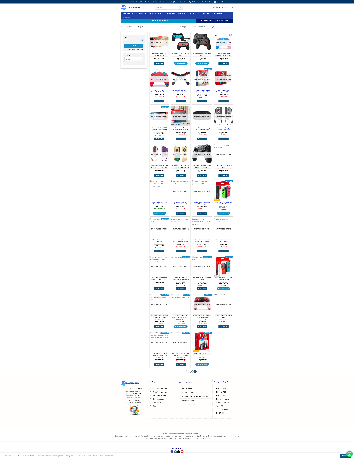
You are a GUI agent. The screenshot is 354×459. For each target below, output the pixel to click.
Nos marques (186, 388)
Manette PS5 (221, 392)
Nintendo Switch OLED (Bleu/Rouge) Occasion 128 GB (159, 129)
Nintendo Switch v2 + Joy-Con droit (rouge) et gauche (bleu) (181, 354)
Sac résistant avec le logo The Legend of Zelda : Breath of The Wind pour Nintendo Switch (202, 129)
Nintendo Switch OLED (202, 353)
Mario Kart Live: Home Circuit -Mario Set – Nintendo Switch (159, 203)
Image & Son (218, 13)
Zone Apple (170, 13)
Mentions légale (159, 395)
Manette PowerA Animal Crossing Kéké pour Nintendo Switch (159, 316)
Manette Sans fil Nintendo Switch (202, 54)
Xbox (145, 436)
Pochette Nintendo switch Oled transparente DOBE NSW (180, 316)
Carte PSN (220, 406)
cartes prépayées (193, 436)
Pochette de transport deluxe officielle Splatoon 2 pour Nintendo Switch (159, 278)
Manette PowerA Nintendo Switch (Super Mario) (159, 91)
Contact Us (157, 402)
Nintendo (132, 27)
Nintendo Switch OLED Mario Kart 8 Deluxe (202, 241)
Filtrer (134, 45)
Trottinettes (181, 13)
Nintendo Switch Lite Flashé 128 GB (159, 241)
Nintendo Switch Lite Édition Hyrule (159, 54)
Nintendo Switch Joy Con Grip (180, 54)
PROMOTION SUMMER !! (158, 21)
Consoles (148, 13)
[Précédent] (187, 371)
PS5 (140, 436)
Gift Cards (126, 17)
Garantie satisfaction (189, 392)
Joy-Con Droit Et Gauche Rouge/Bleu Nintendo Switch (223, 278)
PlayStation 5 (221, 388)
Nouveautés (223, 21)
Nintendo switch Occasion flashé (202, 278)
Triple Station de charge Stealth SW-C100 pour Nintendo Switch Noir (159, 354)
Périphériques (205, 13)
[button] (219, 7)
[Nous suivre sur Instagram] (175, 451)
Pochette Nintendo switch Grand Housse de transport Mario (180, 278)
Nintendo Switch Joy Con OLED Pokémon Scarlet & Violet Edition (159, 166)
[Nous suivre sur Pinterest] (182, 451)
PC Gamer (139, 13)
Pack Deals (207, 21)
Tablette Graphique (223, 409)
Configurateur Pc (127, 13)
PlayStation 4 (221, 395)
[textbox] (132, 59)
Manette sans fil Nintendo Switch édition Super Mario (202, 316)
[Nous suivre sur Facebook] (171, 451)
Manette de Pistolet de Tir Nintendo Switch (180, 91)
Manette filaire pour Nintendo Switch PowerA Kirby (223, 54)
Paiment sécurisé (188, 405)
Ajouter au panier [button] (180, 63)
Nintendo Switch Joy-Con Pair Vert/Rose (223, 203)
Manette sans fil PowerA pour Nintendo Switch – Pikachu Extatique (180, 241)
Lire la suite (159, 63)
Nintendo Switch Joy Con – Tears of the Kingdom (180, 166)
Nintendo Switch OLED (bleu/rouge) (202, 203)
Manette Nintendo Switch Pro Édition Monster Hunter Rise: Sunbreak (202, 166)
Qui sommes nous (160, 388)
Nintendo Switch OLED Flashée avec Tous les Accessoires (181, 129)
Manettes (158, 436)
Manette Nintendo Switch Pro (223, 316)
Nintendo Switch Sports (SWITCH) (223, 241)
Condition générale (160, 392)
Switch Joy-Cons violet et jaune (223, 166)
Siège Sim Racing (222, 402)
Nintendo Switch (222, 399)
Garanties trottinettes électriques (194, 396)
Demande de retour (189, 401)
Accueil (123, 27)
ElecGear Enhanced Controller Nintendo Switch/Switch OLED (181, 203)
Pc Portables (159, 13)
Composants (193, 13)
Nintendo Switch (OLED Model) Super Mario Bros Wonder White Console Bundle (202, 91)
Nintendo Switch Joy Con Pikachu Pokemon (223, 129)
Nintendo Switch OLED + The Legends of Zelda (223, 91)
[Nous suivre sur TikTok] (178, 451)
